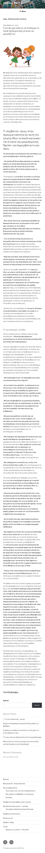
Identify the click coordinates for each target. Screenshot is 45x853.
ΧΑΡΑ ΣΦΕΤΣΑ (13, 3)
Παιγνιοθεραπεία (10, 788)
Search (6, 701)
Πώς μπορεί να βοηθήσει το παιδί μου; (20, 794)
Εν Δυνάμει (13, 692)
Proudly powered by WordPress (13, 848)
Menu (24, 11)
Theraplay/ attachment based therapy (19, 809)
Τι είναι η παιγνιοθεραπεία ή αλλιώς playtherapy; (22, 737)
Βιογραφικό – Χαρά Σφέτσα (14, 784)
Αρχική (5, 779)
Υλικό (5, 827)
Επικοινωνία (8, 818)
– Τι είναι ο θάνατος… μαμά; (14, 719)
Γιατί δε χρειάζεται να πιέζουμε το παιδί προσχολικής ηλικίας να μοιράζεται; (21, 31)
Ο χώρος (9, 797)
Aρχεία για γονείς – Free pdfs (17, 830)
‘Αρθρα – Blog (8, 822)
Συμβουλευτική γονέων (11, 814)
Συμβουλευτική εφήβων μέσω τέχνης (17, 802)
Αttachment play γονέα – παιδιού (15, 806)
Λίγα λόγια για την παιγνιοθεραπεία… (21, 791)
